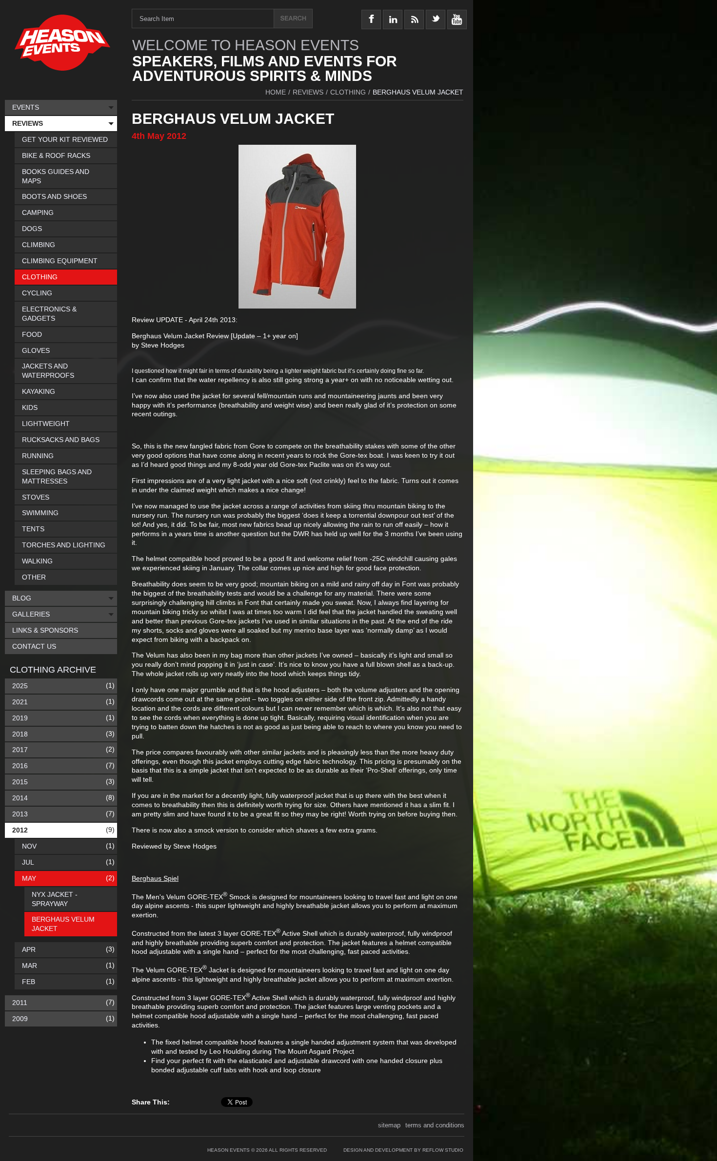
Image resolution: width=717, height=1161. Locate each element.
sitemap (389, 1125)
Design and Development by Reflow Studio (403, 1150)
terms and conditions (434, 1125)
